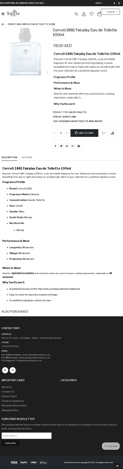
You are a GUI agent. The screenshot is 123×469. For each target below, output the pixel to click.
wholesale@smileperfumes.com (26, 357)
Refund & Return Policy (14, 405)
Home (3, 24)
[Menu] (3, 14)
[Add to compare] (112, 133)
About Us (7, 387)
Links (98, 3)
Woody (98, 121)
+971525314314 (10, 346)
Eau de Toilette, (80, 121)
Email (78, 146)
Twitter (61, 146)
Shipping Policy (10, 410)
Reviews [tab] (27, 157)
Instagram (12, 370)
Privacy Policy (9, 396)
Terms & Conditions (13, 401)
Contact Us (8, 391)
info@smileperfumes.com (22, 360)
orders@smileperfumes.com (26, 354)
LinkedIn (67, 146)
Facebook (55, 146)
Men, (92, 121)
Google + (72, 146)
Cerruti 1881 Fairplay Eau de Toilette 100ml (85, 32)
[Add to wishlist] (103, 133)
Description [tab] (9, 157)
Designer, (65, 121)
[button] (110, 11)
